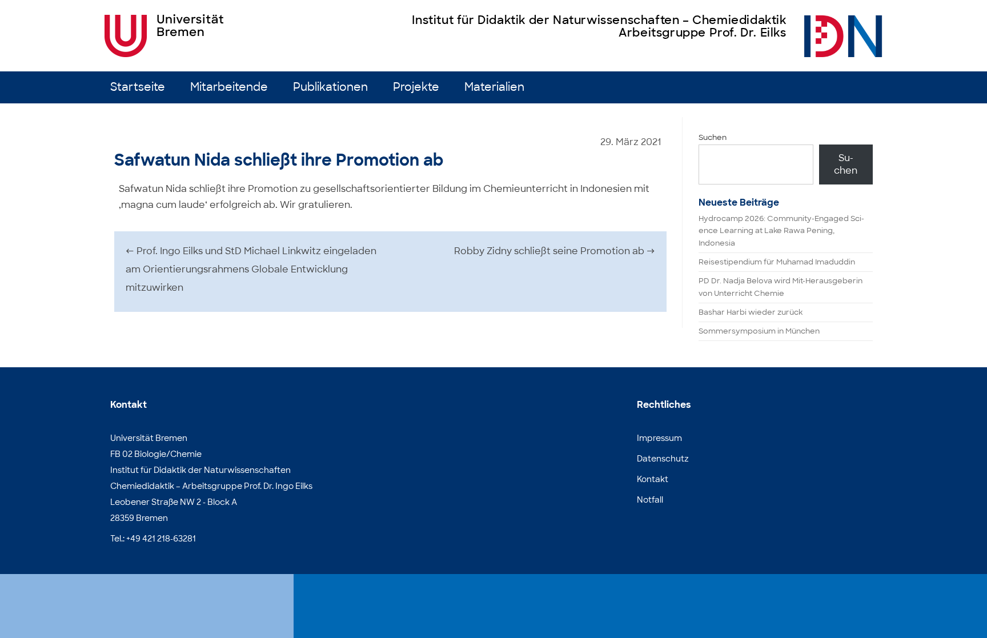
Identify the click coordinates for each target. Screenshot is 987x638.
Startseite (137, 87)
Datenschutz (663, 459)
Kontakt (652, 479)
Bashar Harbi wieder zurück (751, 312)
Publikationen (330, 87)
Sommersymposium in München (759, 331)
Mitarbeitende (229, 87)
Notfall (650, 500)
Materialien (494, 87)
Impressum (659, 438)
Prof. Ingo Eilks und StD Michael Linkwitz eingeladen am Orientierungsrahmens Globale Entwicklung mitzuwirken (251, 269)
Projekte (416, 87)
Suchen (713, 137)
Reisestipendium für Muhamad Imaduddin (777, 262)
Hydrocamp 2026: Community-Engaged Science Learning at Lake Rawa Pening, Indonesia (781, 231)
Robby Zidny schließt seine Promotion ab (554, 251)
